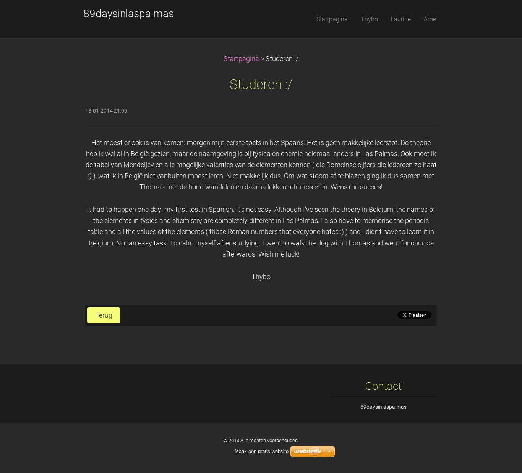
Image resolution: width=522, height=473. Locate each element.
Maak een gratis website (262, 451)
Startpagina (241, 59)
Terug (103, 315)
